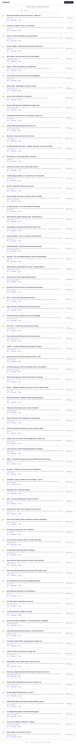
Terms (31, 742)
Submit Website (68, 2)
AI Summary (14, 20)
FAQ (35, 742)
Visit (8, 20)
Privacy (27, 742)
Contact (39, 742)
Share (19, 20)
